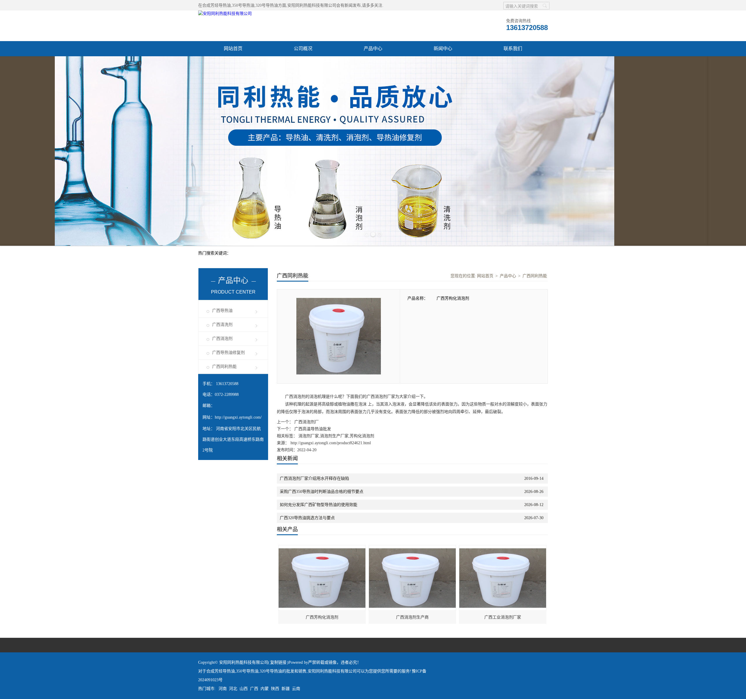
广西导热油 (222, 310)
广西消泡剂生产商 (412, 617)
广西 (254, 688)
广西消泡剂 (222, 338)
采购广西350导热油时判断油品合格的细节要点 (321, 491)
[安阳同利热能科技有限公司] (225, 13)
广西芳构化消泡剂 (322, 617)
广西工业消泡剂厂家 (502, 617)
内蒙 (265, 688)
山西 (244, 688)
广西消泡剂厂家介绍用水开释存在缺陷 (314, 478)
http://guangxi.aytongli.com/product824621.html (331, 443)
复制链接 (278, 662)
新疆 (285, 688)
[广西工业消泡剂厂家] (503, 548)
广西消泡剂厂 (306, 422)
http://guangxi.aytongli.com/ (238, 417)
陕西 (275, 688)
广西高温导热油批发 (312, 429)
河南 (223, 688)
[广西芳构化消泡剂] (322, 548)
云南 (296, 688)
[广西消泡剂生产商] (412, 548)
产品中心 (373, 48)
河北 (233, 688)
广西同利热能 (224, 366)
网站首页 (233, 48)
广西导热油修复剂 (228, 352)
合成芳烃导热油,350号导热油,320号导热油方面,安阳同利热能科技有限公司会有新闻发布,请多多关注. (292, 5)
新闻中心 (443, 48)
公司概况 (303, 48)
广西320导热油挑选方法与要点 (307, 518)
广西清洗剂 (222, 324)
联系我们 (513, 48)
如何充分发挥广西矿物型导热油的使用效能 (318, 505)
